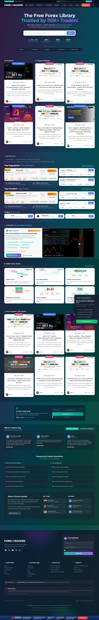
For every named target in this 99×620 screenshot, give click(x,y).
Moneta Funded (21, 193)
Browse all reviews (87, 166)
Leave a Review (73, 428)
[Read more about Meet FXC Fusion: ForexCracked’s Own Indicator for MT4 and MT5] (18, 71)
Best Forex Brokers (55, 565)
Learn (70, 5)
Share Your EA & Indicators (58, 572)
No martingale (31, 574)
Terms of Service (15, 600)
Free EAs (23, 49)
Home (5, 565)
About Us (6, 574)
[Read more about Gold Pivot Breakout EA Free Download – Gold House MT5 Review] (19, 365)
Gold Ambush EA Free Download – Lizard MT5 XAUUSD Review (80, 87)
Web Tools (77, 49)
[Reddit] (22, 1)
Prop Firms (63, 49)
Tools (64, 5)
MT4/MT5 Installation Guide (81, 565)
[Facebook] (16, 1)
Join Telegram (9, 1)
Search (71, 33)
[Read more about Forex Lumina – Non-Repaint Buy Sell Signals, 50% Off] (18, 114)
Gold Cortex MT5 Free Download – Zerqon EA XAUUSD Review (50, 86)
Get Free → (88, 1)
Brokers (57, 5)
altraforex (30, 565)
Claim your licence (12, 255)
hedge (29, 572)
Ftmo (28, 570)
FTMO (68, 203)
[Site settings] (94, 1)
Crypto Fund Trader (72, 194)
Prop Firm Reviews (55, 568)
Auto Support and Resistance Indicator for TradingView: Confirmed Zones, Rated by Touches (80, 131)
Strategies (48, 5)
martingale (30, 568)
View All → (92, 60)
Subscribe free (67, 414)
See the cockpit (27, 255)
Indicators (40, 5)
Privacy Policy (67, 417)
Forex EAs (31, 5)
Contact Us (77, 568)
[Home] (26, 5)
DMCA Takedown (78, 570)
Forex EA (49, 63)
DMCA (21, 600)
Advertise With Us (78, 572)
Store (5, 572)
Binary (77, 5)
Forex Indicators (18, 63)
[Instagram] (21, 1)
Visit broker (51, 170)
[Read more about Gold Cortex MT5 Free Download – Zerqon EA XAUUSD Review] (49, 71)
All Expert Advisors (9, 568)
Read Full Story (13, 513)
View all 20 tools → (90, 266)
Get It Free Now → (87, 321)
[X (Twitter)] (18, 1)
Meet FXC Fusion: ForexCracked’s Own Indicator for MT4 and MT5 (18, 87)
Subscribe (78, 553)
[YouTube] (20, 1)
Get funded (51, 194)
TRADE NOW (82, 618)
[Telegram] (15, 1)
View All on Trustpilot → (87, 428)
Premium (86, 5)
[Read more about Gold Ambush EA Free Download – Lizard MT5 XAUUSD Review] (80, 71)
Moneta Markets (71, 179)
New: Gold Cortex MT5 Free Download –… (76, 1)
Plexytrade (19, 170)
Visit (91, 170)
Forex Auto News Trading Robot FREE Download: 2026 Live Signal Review (50, 130)
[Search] (93, 5)
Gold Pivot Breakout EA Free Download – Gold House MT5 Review (19, 380)
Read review (52, 174)
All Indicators (7, 570)
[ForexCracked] (13, 5)
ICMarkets (69, 170)
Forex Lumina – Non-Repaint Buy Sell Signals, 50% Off (18, 129)
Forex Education (55, 570)
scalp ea (29, 576)
